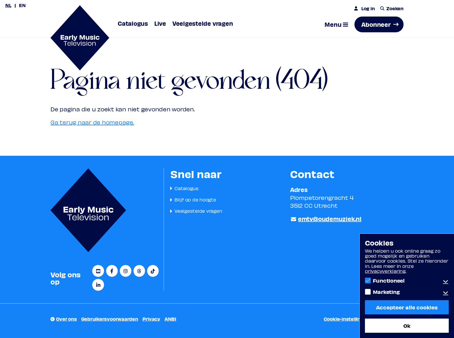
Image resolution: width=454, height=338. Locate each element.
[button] (336, 24)
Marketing (386, 292)
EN (22, 5)
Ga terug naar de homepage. (92, 122)
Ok (406, 325)
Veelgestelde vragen (198, 211)
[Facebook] (112, 271)
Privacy (151, 319)
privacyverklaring (385, 271)
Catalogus (186, 188)
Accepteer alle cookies (407, 307)
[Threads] (139, 271)
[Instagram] (125, 271)
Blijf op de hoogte (195, 199)
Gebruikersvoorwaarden (109, 319)
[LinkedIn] (98, 285)
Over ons (66, 319)
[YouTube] (98, 271)
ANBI (170, 319)
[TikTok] (153, 271)
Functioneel (389, 280)
